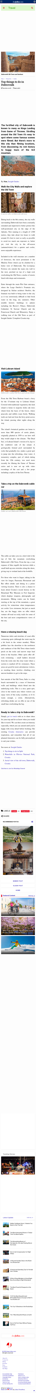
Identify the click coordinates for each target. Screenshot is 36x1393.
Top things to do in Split (14, 751)
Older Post (18, 885)
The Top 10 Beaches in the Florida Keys (21, 1306)
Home (2, 78)
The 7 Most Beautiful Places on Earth (21, 1315)
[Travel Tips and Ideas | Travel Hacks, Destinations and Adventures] (11, 8)
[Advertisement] (18, 31)
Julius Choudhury (20, 1389)
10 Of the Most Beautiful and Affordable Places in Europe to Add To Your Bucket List (21, 1297)
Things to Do (8, 78)
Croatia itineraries (17, 732)
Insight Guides (13, 181)
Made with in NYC (7, 1389)
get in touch (12, 716)
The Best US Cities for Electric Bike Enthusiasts (17, 913)
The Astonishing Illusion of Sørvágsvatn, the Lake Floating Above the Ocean (21, 1243)
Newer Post (18, 881)
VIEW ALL (29, 1217)
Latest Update (8, 1217)
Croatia (15, 78)
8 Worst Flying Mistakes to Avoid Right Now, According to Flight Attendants (21, 1279)
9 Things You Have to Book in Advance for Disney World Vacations (18, 1167)
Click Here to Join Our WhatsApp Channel (13, 768)
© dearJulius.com (9, 1351)
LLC (10, 1388)
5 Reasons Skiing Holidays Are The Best (15, 952)
